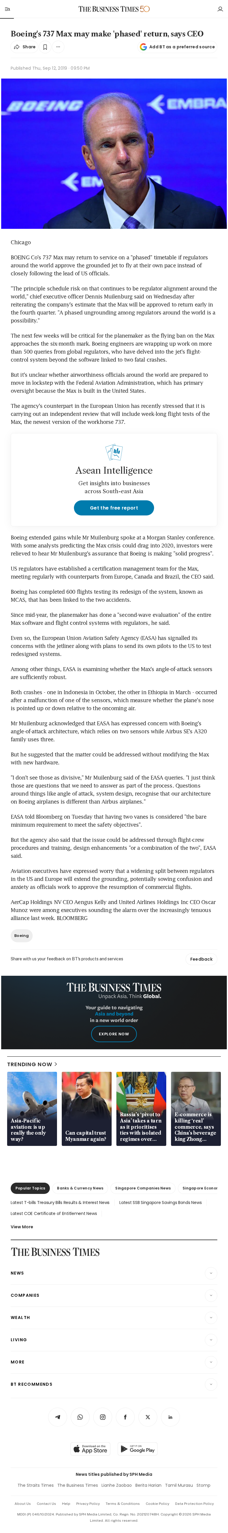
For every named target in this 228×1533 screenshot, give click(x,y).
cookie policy (157, 1504)
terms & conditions (123, 1504)
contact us (46, 1504)
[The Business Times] (108, 9)
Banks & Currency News (80, 1188)
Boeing (21, 935)
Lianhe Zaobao (117, 1485)
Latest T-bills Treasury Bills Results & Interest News (60, 1202)
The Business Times (77, 1485)
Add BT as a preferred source (182, 47)
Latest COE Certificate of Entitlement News (54, 1213)
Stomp (203, 1485)
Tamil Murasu (179, 1485)
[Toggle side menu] (7, 9)
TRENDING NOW (29, 1064)
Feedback (201, 959)
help (66, 1504)
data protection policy (194, 1504)
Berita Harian (148, 1485)
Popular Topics (30, 1188)
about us (23, 1504)
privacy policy (88, 1504)
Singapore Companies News (143, 1188)
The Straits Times (36, 1485)
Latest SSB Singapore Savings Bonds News (160, 1202)
